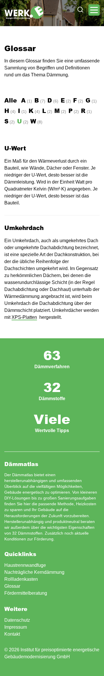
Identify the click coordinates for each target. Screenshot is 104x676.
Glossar (12, 586)
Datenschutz (17, 620)
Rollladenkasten (21, 579)
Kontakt (12, 634)
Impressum (15, 627)
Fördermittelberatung (25, 593)
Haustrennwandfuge (25, 565)
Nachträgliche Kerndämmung (34, 572)
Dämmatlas (23, 12)
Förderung (43, 539)
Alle (10, 100)
